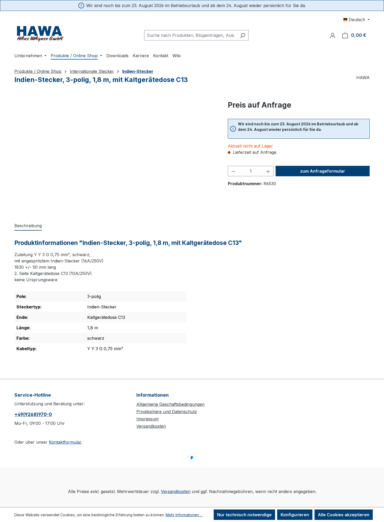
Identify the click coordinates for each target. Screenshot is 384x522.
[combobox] (190, 35)
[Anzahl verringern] (233, 171)
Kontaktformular (65, 442)
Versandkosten (151, 426)
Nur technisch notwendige (244, 514)
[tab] (28, 226)
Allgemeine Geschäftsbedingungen (170, 404)
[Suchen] (242, 35)
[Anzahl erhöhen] (268, 171)
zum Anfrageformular (322, 171)
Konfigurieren (295, 514)
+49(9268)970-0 (33, 414)
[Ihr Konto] (332, 35)
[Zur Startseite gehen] (40, 34)
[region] (116, 155)
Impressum (147, 418)
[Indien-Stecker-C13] (115, 155)
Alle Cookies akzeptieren (343, 514)
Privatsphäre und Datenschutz (166, 411)
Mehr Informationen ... (184, 515)
